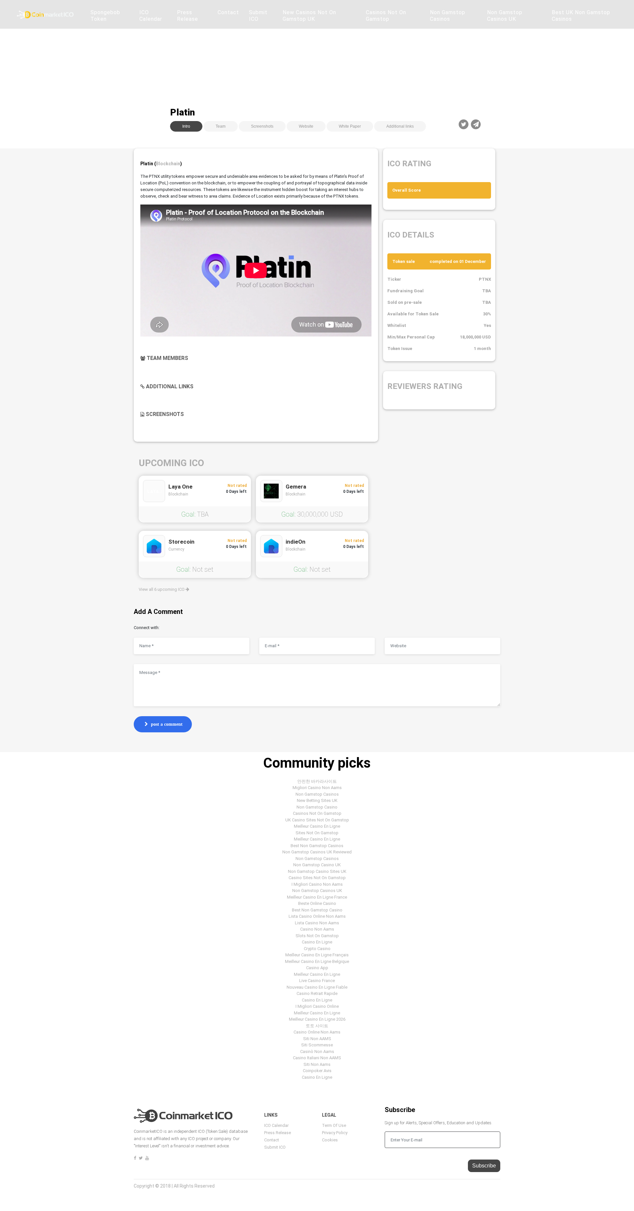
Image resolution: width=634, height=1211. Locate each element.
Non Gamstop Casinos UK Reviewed (317, 851)
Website (306, 126)
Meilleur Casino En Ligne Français (317, 954)
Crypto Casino (317, 948)
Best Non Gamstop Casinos (317, 845)
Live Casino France (317, 980)
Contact (228, 12)
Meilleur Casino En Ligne (317, 826)
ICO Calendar (150, 15)
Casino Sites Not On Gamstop (317, 877)
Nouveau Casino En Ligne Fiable (317, 987)
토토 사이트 (317, 1025)
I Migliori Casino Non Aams (317, 884)
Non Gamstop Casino (317, 807)
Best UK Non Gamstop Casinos (581, 15)
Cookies (330, 1139)
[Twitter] (463, 124)
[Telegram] (476, 124)
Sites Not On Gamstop (317, 832)
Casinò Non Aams (317, 1051)
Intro (186, 126)
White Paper (350, 126)
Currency (176, 549)
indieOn (295, 541)
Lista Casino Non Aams (317, 922)
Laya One (180, 486)
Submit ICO (258, 15)
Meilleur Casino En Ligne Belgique (317, 961)
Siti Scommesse (317, 1044)
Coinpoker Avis (317, 1070)
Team (221, 126)
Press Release (187, 15)
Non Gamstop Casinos (447, 15)
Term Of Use (334, 1125)
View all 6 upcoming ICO (162, 589)
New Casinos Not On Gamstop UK (309, 15)
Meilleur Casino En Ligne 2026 (317, 1019)
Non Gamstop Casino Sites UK (317, 871)
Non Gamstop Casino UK (317, 864)
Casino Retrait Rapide (317, 993)
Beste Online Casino (317, 903)
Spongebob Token (105, 15)
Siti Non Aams (317, 1064)
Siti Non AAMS (317, 1038)
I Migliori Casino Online (317, 1006)
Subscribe (484, 1165)
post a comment (167, 724)
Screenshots (262, 126)
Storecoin (181, 541)
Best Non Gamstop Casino (317, 910)
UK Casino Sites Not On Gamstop (317, 819)
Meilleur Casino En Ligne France (317, 897)
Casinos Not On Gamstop (386, 15)
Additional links (400, 126)
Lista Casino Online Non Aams (317, 916)
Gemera (296, 486)
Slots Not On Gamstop (317, 935)
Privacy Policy (334, 1132)
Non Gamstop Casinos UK (504, 15)
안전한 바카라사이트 (317, 781)
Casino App (317, 967)
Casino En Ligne (317, 942)
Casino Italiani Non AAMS (317, 1057)
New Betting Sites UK (317, 800)
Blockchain (168, 163)
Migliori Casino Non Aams (317, 787)
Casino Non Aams (317, 929)
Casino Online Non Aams (317, 1032)
